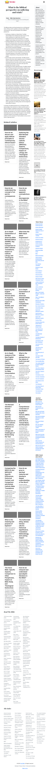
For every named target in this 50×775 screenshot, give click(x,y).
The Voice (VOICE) (27, 668)
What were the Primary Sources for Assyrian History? (39, 442)
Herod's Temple (38, 276)
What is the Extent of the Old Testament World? (40, 431)
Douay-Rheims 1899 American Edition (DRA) (7, 668)
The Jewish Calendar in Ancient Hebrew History (39, 365)
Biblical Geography (39, 255)
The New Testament (39, 376)
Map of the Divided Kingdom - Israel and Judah (39, 294)
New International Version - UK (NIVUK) (17, 688)
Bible (36, 253)
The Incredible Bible (39, 361)
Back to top (25, 768)
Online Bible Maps (39, 307)
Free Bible (22, 763)
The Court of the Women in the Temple (39, 349)
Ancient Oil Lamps (39, 237)
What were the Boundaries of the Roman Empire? (39, 403)
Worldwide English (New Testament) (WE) (27, 679)
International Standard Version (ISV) (17, 623)
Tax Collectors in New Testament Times (39, 330)
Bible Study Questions (15, 18)
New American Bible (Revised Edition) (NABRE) (16, 658)
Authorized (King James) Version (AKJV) (7, 638)
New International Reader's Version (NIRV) (17, 683)
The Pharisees (38, 384)
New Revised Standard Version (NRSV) (26, 621)
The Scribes (38, 392)
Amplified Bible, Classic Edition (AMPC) (7, 633)
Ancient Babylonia (39, 227)
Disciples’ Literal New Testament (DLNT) (7, 663)
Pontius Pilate (38, 320)
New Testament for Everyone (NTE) (26, 647)
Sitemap (16, 766)
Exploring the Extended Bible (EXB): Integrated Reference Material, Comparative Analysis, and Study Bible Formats (39, 542)
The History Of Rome (40, 359)
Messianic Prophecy (39, 304)
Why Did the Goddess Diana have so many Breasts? (40, 418)
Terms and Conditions (30, 766)
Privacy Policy (22, 766)
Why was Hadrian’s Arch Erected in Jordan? (39, 426)
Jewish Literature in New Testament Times (39, 283)
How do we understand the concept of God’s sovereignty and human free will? (39, 551)
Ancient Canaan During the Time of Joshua (39, 231)
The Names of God (39, 374)
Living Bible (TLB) (17, 641)
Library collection (39, 286)
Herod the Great (38, 274)
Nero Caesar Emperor (40, 306)
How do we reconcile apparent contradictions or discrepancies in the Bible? (24, 194)
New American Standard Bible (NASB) (16, 663)
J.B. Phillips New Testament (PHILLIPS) (16, 628)
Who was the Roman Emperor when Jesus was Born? (39, 413)
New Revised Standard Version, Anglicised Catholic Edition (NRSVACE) (26, 640)
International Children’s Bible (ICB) (16, 618)
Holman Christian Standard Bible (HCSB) (7, 700)
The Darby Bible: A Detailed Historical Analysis (39, 508)
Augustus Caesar (39, 248)
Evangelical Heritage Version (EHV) (7, 685)
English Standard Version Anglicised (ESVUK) (8, 680)
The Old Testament (39, 378)
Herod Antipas (38, 272)
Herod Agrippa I (38, 270)
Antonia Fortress (39, 239)
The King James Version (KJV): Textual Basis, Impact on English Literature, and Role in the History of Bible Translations (39, 500)
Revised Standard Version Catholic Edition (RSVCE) (27, 662)
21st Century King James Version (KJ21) (7, 621)
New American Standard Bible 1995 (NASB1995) (17, 668)
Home (7, 18)
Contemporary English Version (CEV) (7, 655)
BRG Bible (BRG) (7, 641)
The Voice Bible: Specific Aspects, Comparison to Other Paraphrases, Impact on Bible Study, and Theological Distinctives (10, 578)
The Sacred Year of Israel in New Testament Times (39, 387)
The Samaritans (38, 391)
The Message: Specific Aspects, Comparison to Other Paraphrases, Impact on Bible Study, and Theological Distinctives (39, 525)
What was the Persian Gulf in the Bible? (39, 408)
